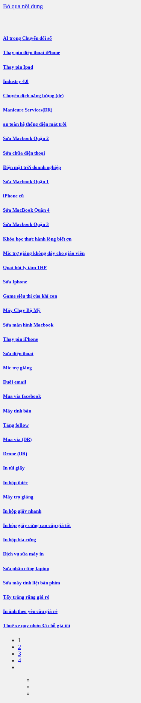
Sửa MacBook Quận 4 (26, 210)
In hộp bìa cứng (19, 539)
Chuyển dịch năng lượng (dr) (33, 95)
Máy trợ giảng (18, 497)
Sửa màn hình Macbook (28, 325)
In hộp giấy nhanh (22, 511)
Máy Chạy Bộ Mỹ (22, 310)
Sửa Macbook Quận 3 (26, 224)
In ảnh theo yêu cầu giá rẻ (30, 611)
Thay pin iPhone (20, 339)
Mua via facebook (22, 396)
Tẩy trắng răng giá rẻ (26, 597)
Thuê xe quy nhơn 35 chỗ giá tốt (36, 625)
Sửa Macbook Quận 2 (26, 138)
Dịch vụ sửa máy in (23, 554)
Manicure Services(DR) (27, 110)
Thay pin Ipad (18, 67)
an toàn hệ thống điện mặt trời (35, 124)
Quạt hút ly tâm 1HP (25, 267)
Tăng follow (16, 425)
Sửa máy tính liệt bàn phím (31, 583)
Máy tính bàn (17, 411)
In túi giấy (14, 468)
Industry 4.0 (16, 81)
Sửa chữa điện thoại (24, 153)
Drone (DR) (15, 453)
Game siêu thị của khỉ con (30, 296)
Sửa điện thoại (18, 353)
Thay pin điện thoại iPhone (31, 52)
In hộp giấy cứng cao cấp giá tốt (37, 525)
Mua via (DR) (17, 439)
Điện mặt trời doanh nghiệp (32, 167)
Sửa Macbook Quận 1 (26, 181)
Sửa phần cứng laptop (26, 568)
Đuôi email (14, 382)
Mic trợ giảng (17, 367)
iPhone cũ (13, 196)
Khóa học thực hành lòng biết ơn (37, 239)
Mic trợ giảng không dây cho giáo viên (44, 253)
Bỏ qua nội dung (23, 6)
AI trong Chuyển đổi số (27, 38)
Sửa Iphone (15, 282)
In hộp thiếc (15, 482)
